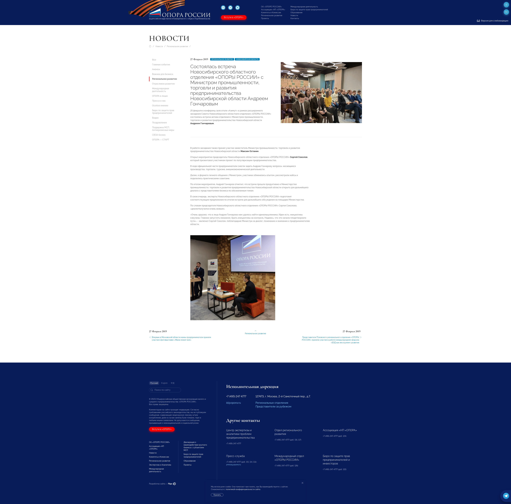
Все (154, 59)
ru (506, 12)
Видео (155, 118)
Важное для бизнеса (162, 74)
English (164, 383)
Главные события (161, 64)
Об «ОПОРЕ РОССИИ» (271, 7)
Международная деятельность (304, 7)
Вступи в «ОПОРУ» (233, 17)
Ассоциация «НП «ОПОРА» (273, 10)
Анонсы (156, 69)
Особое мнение (160, 105)
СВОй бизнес (159, 135)
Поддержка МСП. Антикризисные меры (163, 128)
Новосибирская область (247, 59)
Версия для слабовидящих (494, 20)
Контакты (294, 18)
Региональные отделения (272, 402)
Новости (294, 15)
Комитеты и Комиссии (271, 12)
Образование (296, 12)
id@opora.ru (233, 402)
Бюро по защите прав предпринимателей (309, 10)
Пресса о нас (159, 100)
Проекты (265, 18)
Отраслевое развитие (163, 83)
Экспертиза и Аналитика (160, 465)
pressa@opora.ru (233, 465)
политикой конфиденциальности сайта (243, 489)
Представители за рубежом (273, 406)
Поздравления (159, 122)
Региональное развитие (271, 15)
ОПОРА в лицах (160, 96)
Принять (217, 495)
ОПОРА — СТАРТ (160, 139)
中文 (173, 383)
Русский (154, 383)
